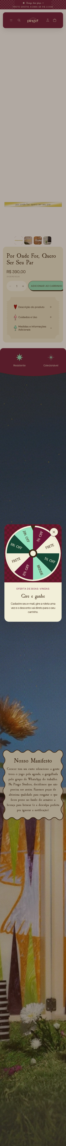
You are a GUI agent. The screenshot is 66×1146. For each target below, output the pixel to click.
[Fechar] (54, 532)
